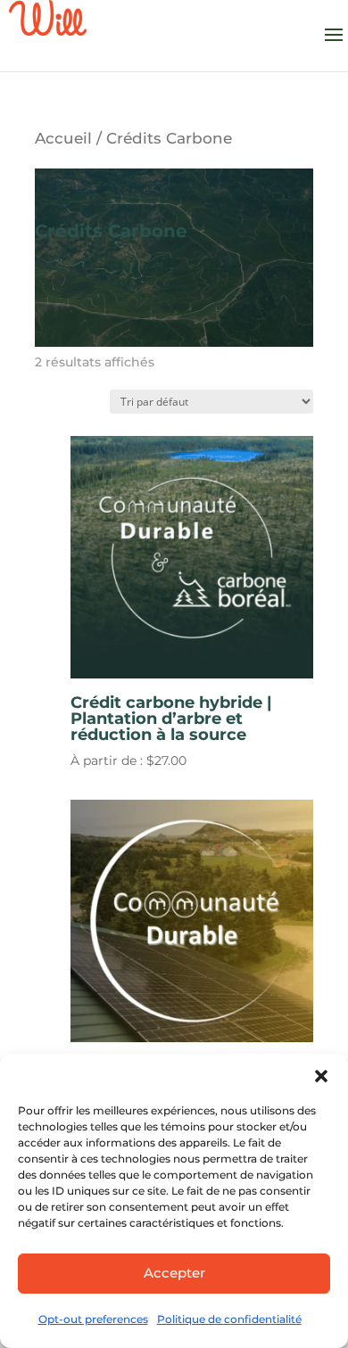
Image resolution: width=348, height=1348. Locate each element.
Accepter (174, 1272)
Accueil (63, 138)
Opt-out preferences (93, 1319)
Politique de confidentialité (229, 1319)
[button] (321, 1076)
